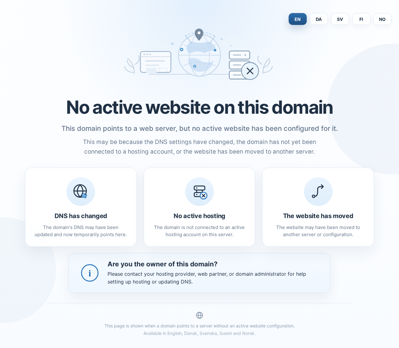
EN (298, 19)
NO (382, 19)
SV (340, 19)
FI (361, 19)
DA (319, 19)
